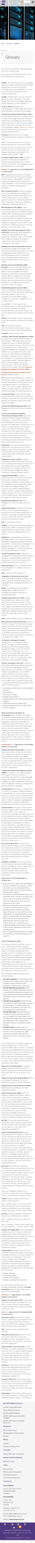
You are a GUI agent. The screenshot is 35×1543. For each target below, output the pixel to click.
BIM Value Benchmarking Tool (12, 1472)
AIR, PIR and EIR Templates (11, 1413)
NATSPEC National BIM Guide (12, 1407)
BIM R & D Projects (9, 1461)
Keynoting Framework (10, 1475)
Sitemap (27, 1538)
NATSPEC (6, 1443)
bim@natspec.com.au (20, 1514)
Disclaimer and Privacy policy (14, 1538)
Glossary (6, 1436)
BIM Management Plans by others (13, 1433)
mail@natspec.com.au (14, 1516)
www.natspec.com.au (16, 1519)
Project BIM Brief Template (11, 1410)
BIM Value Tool (8, 1469)
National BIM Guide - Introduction (13, 1454)
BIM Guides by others (10, 1430)
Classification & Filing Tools (11, 1478)
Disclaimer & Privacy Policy (11, 1446)
